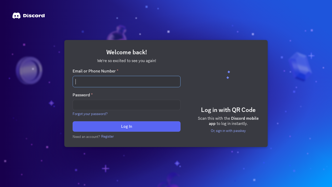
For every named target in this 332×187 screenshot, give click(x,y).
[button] (90, 113)
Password (83, 95)
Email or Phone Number (95, 71)
